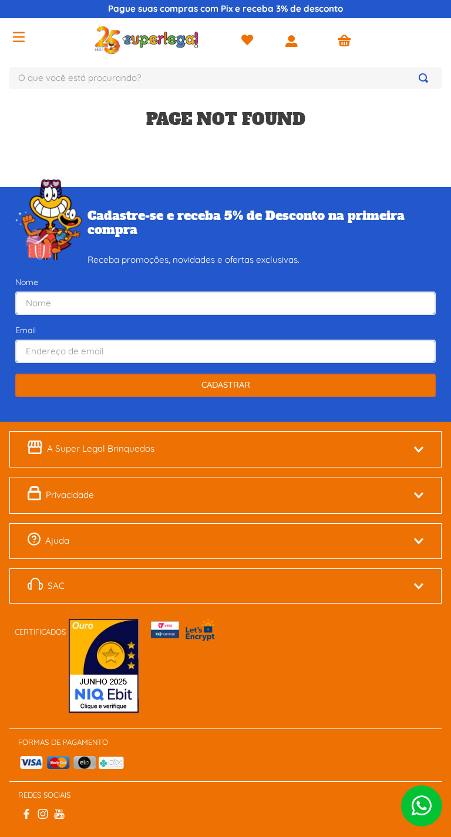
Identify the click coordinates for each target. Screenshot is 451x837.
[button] (225, 449)
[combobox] (225, 78)
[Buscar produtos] (426, 78)
